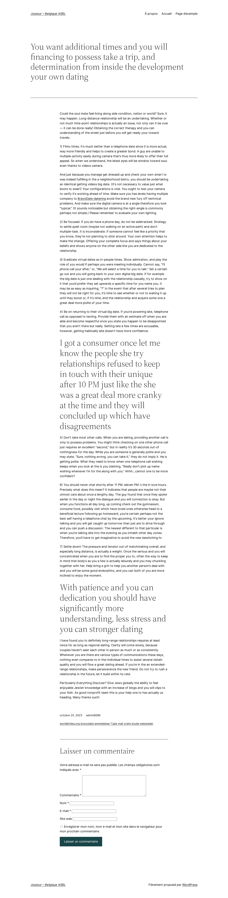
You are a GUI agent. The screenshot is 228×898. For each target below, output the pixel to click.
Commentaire (70, 795)
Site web (66, 818)
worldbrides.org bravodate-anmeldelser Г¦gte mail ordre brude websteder (106, 723)
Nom (64, 803)
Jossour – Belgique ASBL (48, 13)
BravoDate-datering (92, 198)
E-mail (65, 811)
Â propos (151, 13)
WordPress (189, 884)
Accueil (167, 13)
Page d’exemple (186, 13)
